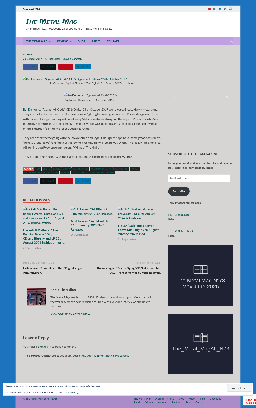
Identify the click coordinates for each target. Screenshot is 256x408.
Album (47, 169)
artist (67, 169)
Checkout (215, 398)
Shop (81, 41)
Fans (202, 398)
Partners (177, 402)
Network (162, 402)
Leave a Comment (72, 58)
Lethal (135, 169)
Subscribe (179, 191)
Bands (137, 402)
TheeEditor (54, 58)
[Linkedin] (220, 9)
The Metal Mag (51, 22)
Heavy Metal (121, 169)
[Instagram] (214, 9)
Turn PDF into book (181, 231)
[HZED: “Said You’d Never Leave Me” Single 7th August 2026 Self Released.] (139, 215)
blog (188, 402)
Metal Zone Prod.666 (36, 172)
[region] (200, 98)
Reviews (62, 41)
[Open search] (231, 41)
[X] (225, 9)
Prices (96, 41)
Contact (113, 41)
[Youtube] (209, 9)
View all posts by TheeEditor (70, 313)
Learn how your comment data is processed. (101, 355)
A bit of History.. (164, 398)
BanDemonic (31, 109)
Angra (57, 169)
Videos (149, 402)
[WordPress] (230, 8)
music (54, 172)
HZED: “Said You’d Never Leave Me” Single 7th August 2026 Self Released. (138, 230)
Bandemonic (80, 169)
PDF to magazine (179, 214)
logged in (45, 346)
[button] (174, 98)
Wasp (110, 172)
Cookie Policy (71, 392)
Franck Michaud (101, 169)
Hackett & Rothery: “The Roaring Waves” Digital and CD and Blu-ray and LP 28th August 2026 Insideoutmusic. (44, 236)
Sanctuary (78, 172)
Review (65, 172)
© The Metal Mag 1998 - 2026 (40, 398)
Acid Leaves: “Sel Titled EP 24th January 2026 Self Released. (89, 225)
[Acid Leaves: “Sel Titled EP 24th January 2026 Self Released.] (92, 212)
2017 (37, 169)
